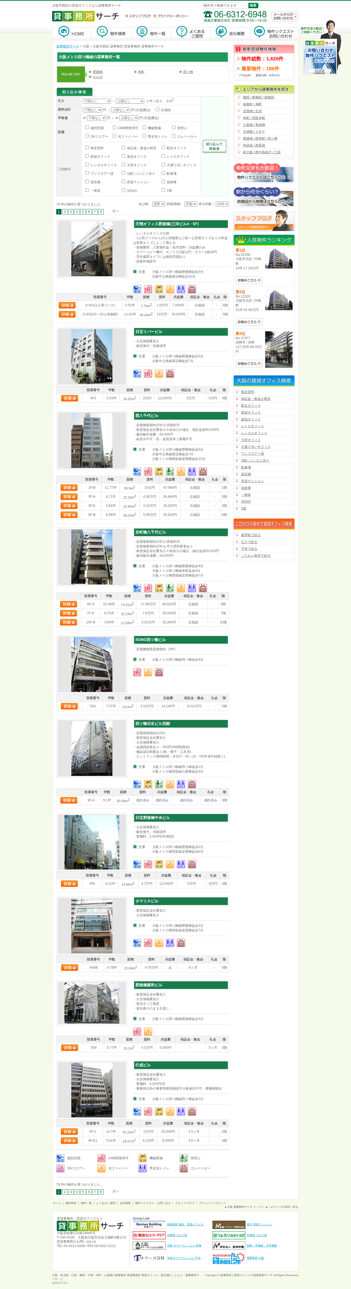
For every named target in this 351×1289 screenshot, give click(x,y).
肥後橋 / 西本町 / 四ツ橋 (260, 138)
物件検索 (112, 33)
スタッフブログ (138, 16)
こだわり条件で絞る (256, 556)
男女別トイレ (157, 136)
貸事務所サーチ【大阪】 (72, 33)
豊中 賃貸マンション (259, 1224)
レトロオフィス (178, 157)
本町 (141, 72)
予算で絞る (249, 549)
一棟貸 (95, 191)
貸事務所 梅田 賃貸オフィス (185, 1224)
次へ (115, 211)
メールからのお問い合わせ (285, 16)
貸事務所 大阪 (255, 1257)
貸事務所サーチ (67, 46)
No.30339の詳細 (249, 280)
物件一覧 (151, 33)
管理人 (181, 128)
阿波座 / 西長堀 (254, 145)
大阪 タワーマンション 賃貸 (184, 1245)
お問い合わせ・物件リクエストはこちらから (320, 48)
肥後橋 (98, 72)
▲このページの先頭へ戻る (281, 1206)
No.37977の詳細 (249, 364)
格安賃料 (97, 148)
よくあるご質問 (191, 33)
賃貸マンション (138, 182)
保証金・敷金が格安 (141, 148)
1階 (169, 191)
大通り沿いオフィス (181, 165)
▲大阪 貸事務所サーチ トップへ (244, 1206)
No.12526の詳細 (249, 322)
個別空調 (97, 128)
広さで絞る (249, 542)
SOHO (131, 191)
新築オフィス (100, 157)
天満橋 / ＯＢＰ (254, 132)
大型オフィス (136, 165)
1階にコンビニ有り (140, 174)
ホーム (57, 1203)
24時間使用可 (127, 128)
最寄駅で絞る (251, 535)
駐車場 (171, 174)
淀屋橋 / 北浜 (252, 111)
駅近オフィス (176, 148)
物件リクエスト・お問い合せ (153, 1203)
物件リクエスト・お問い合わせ (275, 33)
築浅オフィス (136, 157)
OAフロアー (99, 136)
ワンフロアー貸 (102, 174)
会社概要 (231, 33)
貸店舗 (95, 182)
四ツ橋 (188, 72)
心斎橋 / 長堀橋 (254, 125)
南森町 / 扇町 (252, 104)
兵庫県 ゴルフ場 (177, 1235)
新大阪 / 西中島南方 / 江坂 (262, 152)
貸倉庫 (171, 182)
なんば (98, 77)
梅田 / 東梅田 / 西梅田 (258, 97)
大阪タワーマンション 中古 (184, 1257)
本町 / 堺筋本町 (254, 118)
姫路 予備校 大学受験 (262, 1245)
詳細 (67, 305)
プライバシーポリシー (170, 16)
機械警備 (154, 128)
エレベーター (186, 136)
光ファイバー (127, 136)
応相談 (165, 110)
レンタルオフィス (103, 165)
